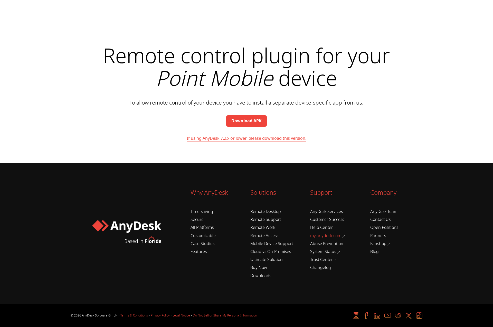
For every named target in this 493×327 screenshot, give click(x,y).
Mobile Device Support (271, 244)
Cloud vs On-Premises (270, 252)
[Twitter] (408, 315)
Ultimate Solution (266, 260)
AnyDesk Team (383, 212)
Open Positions (384, 228)
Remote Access (264, 236)
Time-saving (202, 212)
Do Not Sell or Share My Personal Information (225, 315)
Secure (197, 220)
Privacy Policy (160, 315)
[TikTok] (419, 315)
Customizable (203, 236)
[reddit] (398, 315)
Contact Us (380, 220)
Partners (378, 236)
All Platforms (202, 228)
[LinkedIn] (377, 315)
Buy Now (258, 268)
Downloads (260, 276)
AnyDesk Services (326, 212)
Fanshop (378, 244)
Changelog (320, 268)
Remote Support (265, 220)
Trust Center (321, 260)
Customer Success (327, 220)
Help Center (321, 228)
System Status (323, 252)
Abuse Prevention (326, 244)
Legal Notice (181, 315)
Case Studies (202, 244)
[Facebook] (366, 315)
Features (199, 252)
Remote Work (262, 228)
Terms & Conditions (134, 315)
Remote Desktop (265, 212)
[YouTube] (387, 315)
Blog (374, 252)
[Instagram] (356, 315)
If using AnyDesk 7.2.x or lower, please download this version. (246, 138)
